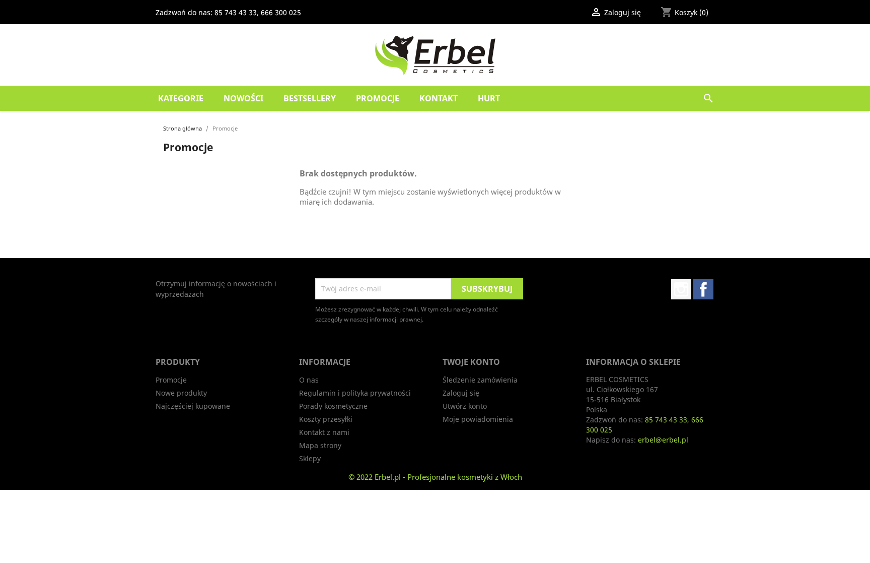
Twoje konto (471, 361)
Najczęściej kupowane (193, 406)
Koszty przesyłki (325, 419)
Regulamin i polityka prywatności (355, 393)
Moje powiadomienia (478, 419)
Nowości (243, 98)
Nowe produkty (181, 393)
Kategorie (180, 98)
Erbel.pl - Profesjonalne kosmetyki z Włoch (448, 477)
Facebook (703, 289)
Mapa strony (320, 445)
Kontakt (438, 98)
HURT (489, 98)
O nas (309, 380)
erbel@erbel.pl (663, 440)
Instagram (681, 289)
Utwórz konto (465, 406)
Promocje (377, 98)
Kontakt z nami (324, 432)
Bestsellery (309, 98)
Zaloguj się (461, 393)
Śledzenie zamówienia (480, 380)
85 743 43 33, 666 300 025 (257, 12)
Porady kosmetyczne (333, 406)
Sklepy (310, 458)
